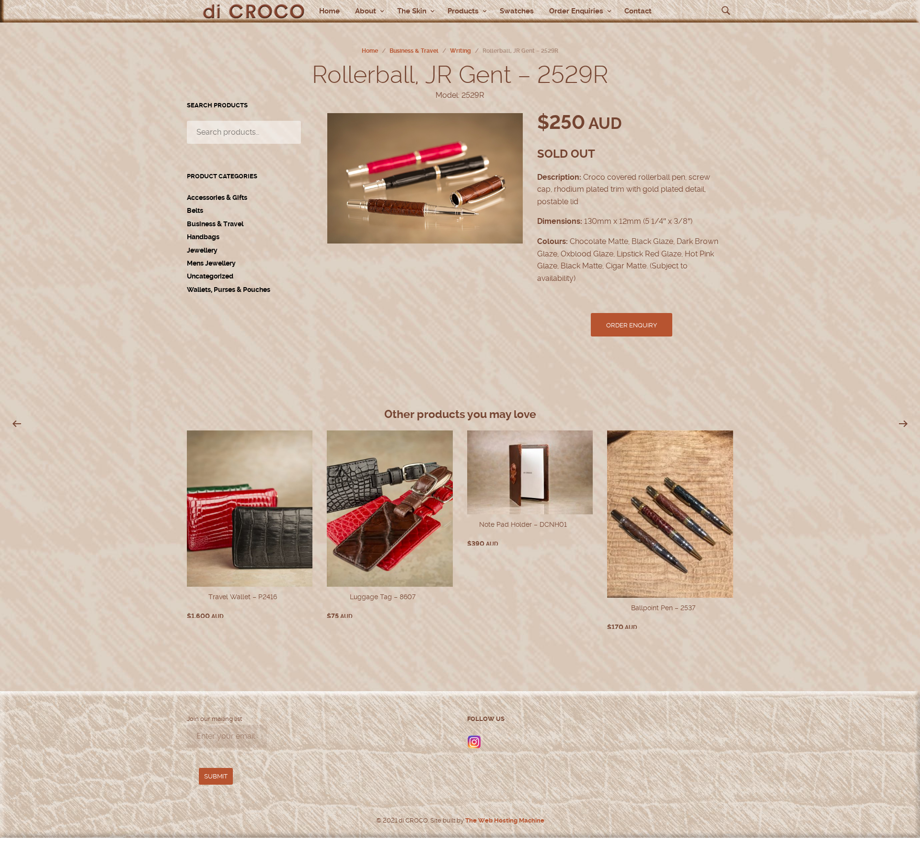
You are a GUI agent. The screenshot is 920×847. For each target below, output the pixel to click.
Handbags (203, 237)
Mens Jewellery (211, 263)
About (365, 11)
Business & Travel (414, 50)
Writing (460, 50)
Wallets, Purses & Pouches (228, 289)
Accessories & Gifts (217, 197)
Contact (638, 11)
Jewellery (202, 250)
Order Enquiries (576, 11)
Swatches (517, 11)
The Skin (411, 11)
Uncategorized (210, 276)
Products (463, 11)
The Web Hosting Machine (504, 820)
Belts (195, 210)
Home (329, 11)
